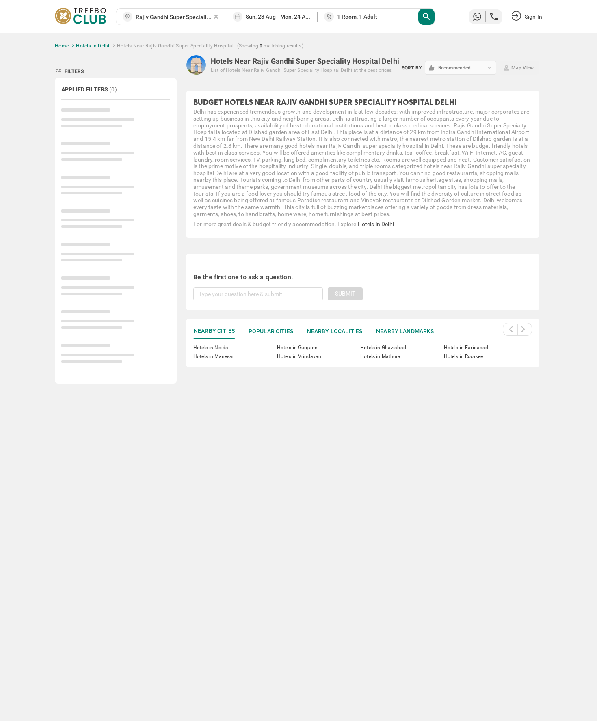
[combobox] (174, 17)
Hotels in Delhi (376, 224)
